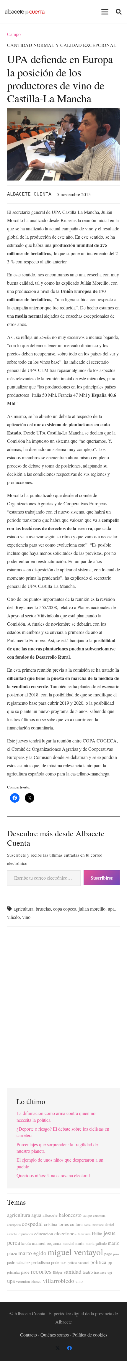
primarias (13, 1272)
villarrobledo (58, 1281)
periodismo (40, 1262)
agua (36, 1214)
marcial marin (73, 1243)
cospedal (32, 1224)
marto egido (32, 1253)
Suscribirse (102, 877)
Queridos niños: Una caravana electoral (53, 1175)
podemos (58, 1262)
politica (98, 1262)
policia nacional (78, 1262)
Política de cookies (89, 1335)
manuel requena (46, 1243)
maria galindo (96, 1243)
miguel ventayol (75, 1251)
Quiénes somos (54, 1335)
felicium (84, 1234)
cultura (76, 1224)
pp (110, 1262)
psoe (25, 1272)
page (108, 1253)
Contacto (28, 1335)
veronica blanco (29, 1281)
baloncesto (70, 1214)
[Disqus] (63, 1004)
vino (26, 917)
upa (111, 909)
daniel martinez (94, 1225)
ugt (110, 1272)
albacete (50, 1215)
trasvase (100, 1272)
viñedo (13, 917)
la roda (26, 1243)
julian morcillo (92, 909)
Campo (14, 34)
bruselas (43, 909)
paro (116, 1254)
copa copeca (64, 909)
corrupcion (14, 1225)
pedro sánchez (18, 1262)
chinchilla (99, 1216)
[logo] (25, 12)
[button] (104, 11)
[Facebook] (69, 1348)
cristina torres (56, 1224)
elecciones (65, 1233)
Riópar (57, 1272)
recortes (41, 1271)
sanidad (73, 1271)
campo (87, 1215)
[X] (58, 1348)
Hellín (97, 1234)
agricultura (23, 909)
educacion (43, 1234)
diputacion (26, 1234)
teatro (88, 1272)
